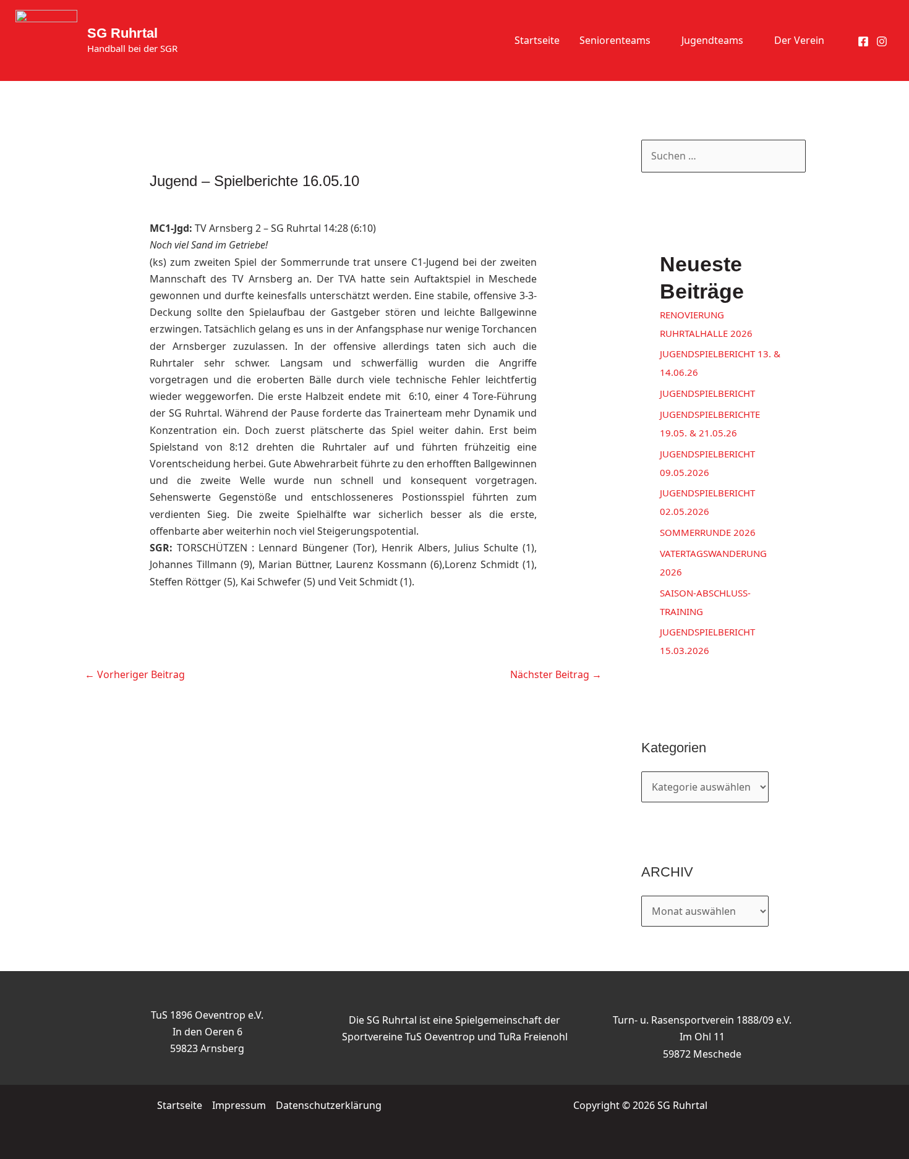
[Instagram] (881, 41)
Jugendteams (712, 40)
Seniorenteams (615, 40)
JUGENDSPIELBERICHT (707, 393)
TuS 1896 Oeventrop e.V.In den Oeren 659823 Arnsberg (207, 1031)
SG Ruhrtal (122, 33)
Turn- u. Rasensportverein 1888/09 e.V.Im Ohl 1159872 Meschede (702, 1036)
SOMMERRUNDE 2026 (708, 532)
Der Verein (799, 40)
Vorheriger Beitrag (135, 674)
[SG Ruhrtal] (46, 39)
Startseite (537, 40)
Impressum (239, 1105)
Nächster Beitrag (556, 674)
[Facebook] (863, 41)
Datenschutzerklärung (329, 1105)
